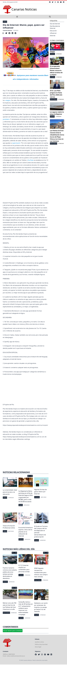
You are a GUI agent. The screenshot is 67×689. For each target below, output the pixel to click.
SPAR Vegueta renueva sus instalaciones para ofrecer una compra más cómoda (40, 572)
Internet (52, 36)
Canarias (21, 539)
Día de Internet (55, 24)
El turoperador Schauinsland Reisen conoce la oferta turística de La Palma (56, 70)
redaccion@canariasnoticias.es (16, 656)
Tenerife (37, 540)
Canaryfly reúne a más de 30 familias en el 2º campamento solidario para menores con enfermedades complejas (25, 608)
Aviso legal (38, 647)
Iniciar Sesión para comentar (12, 631)
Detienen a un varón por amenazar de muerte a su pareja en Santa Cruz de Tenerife (41, 607)
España (20, 505)
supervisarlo (16, 143)
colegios (8, 100)
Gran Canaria (38, 580)
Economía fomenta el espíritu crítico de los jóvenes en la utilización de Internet (25, 532)
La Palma (52, 77)
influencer (53, 33)
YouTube (30, 160)
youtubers (6, 119)
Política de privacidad (41, 644)
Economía (37, 497)
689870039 (11, 654)
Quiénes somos (39, 642)
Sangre (52, 51)
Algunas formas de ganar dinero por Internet (40, 492)
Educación (53, 31)
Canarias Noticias (7, 30)
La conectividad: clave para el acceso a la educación (10, 492)
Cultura (5, 21)
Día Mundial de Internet (55, 27)
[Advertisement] (26, 187)
